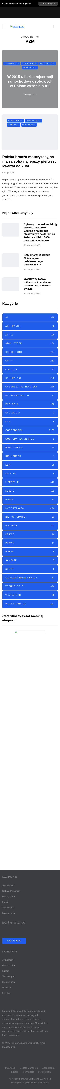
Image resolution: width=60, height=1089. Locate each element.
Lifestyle (30, 482)
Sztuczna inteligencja (30, 578)
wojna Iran (30, 595)
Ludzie (30, 491)
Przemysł (13, 125)
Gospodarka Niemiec (30, 439)
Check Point (30, 352)
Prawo (30, 534)
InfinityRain (43, 1082)
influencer (30, 456)
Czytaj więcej (48, 4)
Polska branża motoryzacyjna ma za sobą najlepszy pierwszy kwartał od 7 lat (29, 161)
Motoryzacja (47, 63)
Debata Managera (30, 395)
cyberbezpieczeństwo (30, 387)
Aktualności (11, 63)
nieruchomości (30, 517)
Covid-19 (30, 369)
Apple (30, 335)
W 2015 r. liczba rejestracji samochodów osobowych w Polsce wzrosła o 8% (30, 81)
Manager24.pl (18, 1082)
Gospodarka (29, 63)
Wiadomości (30, 67)
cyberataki (30, 378)
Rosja (30, 551)
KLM (30, 465)
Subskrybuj (14, 941)
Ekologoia (30, 413)
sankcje (30, 560)
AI (30, 317)
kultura (30, 473)
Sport (30, 569)
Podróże (30, 525)
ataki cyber (30, 343)
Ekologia (30, 404)
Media (30, 499)
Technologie (30, 586)
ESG (30, 421)
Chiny (30, 361)
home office (30, 447)
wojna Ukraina (30, 604)
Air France (30, 326)
